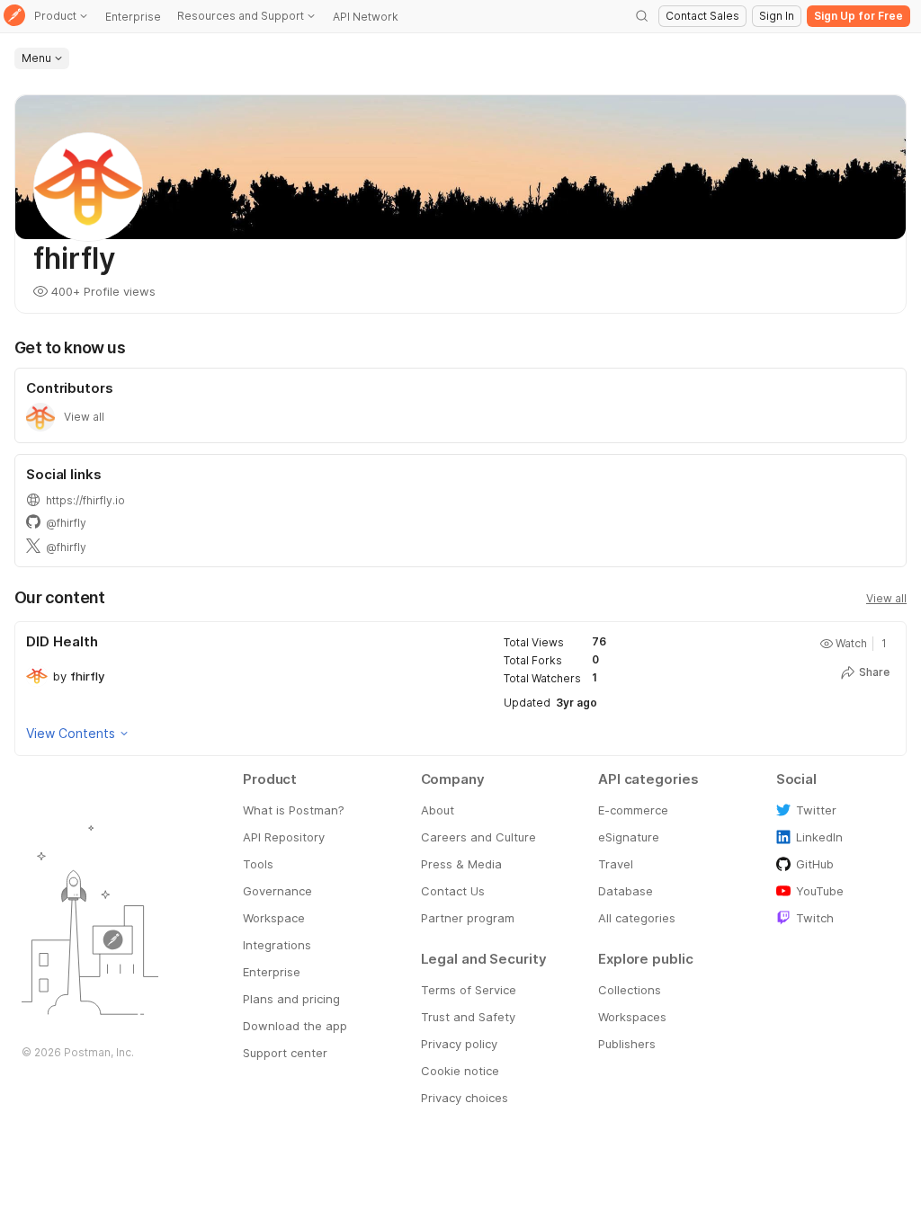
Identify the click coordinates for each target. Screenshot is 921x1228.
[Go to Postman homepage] (14, 16)
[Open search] (642, 16)
